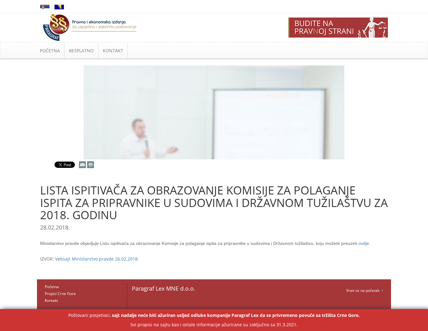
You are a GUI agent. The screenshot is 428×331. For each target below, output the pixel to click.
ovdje (363, 243)
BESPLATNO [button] (81, 51)
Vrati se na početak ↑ (364, 290)
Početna (52, 286)
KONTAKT (113, 51)
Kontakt (51, 300)
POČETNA (50, 51)
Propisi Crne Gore (60, 293)
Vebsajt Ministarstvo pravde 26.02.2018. (97, 259)
